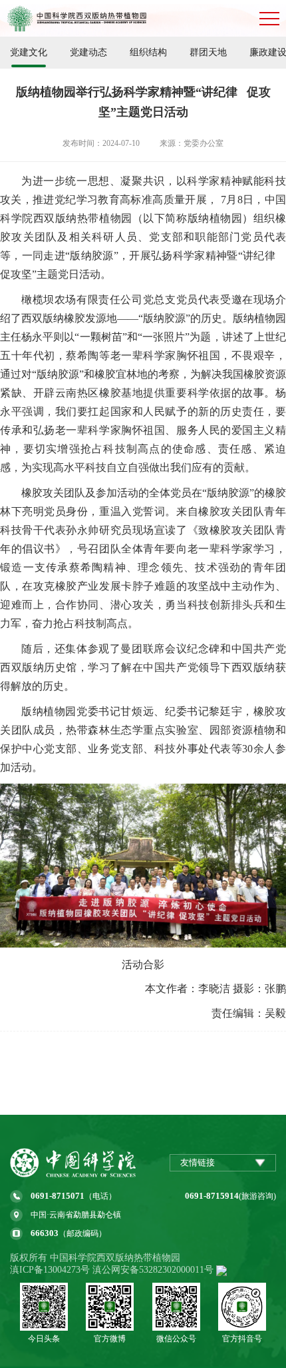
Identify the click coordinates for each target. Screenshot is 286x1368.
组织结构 (148, 52)
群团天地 (208, 52)
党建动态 (88, 52)
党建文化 (28, 52)
